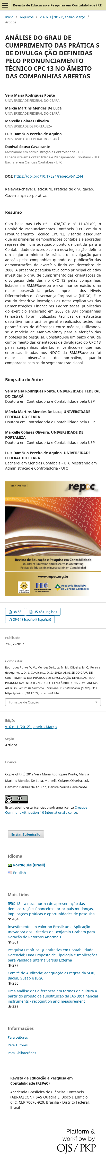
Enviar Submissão (25, 834)
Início (9, 17)
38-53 (16, 611)
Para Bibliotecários (22, 1052)
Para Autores (18, 1045)
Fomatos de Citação (24, 702)
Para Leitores (18, 1037)
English (19, 872)
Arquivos (26, 17)
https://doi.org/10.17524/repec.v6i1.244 (48, 176)
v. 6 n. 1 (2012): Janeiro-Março (62, 17)
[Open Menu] (5, 5)
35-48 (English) (45, 611)
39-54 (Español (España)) (31, 619)
